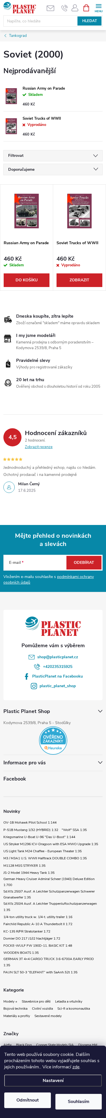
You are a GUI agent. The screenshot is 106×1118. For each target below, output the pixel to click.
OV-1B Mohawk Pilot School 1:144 (30, 822)
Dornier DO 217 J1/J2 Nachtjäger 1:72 (31, 938)
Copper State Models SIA (55, 1045)
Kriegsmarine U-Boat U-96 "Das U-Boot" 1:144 (39, 837)
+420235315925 (57, 666)
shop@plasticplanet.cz (57, 657)
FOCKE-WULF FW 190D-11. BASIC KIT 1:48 (37, 945)
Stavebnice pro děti (36, 1001)
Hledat (89, 21)
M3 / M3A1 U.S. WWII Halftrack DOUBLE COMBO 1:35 (45, 858)
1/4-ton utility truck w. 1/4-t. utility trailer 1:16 (37, 917)
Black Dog (24, 1045)
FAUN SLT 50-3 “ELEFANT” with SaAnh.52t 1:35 (40, 972)
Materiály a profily (16, 1016)
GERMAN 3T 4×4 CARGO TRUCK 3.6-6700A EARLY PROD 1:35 (48, 962)
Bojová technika (15, 1008)
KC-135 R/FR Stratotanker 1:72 (26, 931)
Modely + (10, 1001)
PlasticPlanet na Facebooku (57, 676)
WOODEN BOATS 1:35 (21, 952)
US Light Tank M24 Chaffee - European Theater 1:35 (42, 851)
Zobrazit (79, 280)
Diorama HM (87, 1045)
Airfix (7, 1045)
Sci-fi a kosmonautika (73, 1008)
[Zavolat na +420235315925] (64, 8)
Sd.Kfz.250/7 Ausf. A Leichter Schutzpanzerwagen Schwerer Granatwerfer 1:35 (49, 894)
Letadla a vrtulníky (68, 1001)
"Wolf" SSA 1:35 (74, 830)
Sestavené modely (48, 1016)
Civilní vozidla (42, 1008)
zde (75, 1067)
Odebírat (84, 562)
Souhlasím (78, 1101)
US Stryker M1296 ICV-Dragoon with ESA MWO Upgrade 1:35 (50, 844)
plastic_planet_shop (58, 686)
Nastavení (53, 1080)
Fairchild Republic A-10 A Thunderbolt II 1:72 (37, 924)
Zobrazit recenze (39, 447)
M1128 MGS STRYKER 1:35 (24, 865)
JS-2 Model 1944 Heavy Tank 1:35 (29, 872)
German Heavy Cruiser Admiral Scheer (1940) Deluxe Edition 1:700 (49, 882)
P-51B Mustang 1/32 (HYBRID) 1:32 (30, 830)
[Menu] (98, 7)
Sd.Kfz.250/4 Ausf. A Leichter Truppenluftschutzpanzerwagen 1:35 (50, 906)
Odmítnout (27, 1100)
